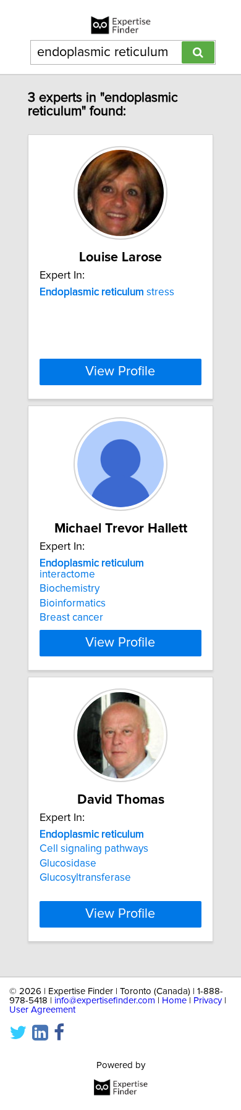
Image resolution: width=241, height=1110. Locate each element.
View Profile (120, 371)
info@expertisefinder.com (104, 1000)
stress (107, 292)
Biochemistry (69, 588)
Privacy (207, 1000)
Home (174, 1000)
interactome (92, 569)
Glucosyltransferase (85, 877)
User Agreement (42, 1009)
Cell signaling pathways (94, 848)
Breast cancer (71, 617)
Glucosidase (68, 863)
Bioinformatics (73, 603)
